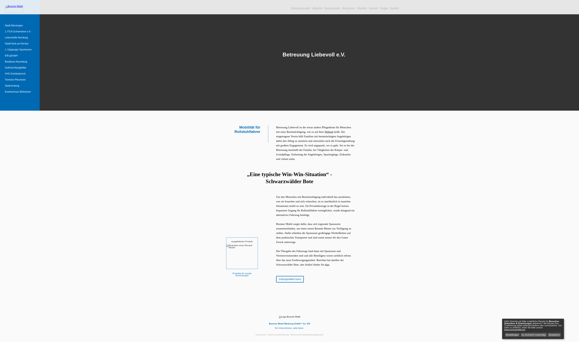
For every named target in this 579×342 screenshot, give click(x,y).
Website (329, 131)
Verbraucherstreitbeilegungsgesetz (306, 334)
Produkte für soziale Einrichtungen (242, 274)
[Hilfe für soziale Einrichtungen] (14, 6)
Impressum (261, 334)
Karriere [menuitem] (373, 8)
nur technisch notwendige (533, 335)
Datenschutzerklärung (278, 334)
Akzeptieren (554, 335)
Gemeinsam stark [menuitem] (300, 8)
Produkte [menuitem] (362, 8)
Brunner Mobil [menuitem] (332, 8)
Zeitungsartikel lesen (290, 279)
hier (327, 264)
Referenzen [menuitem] (348, 8)
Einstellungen (512, 335)
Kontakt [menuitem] (394, 8)
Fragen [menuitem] (384, 8)
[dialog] (533, 329)
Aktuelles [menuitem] (317, 8)
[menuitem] (13, 26)
